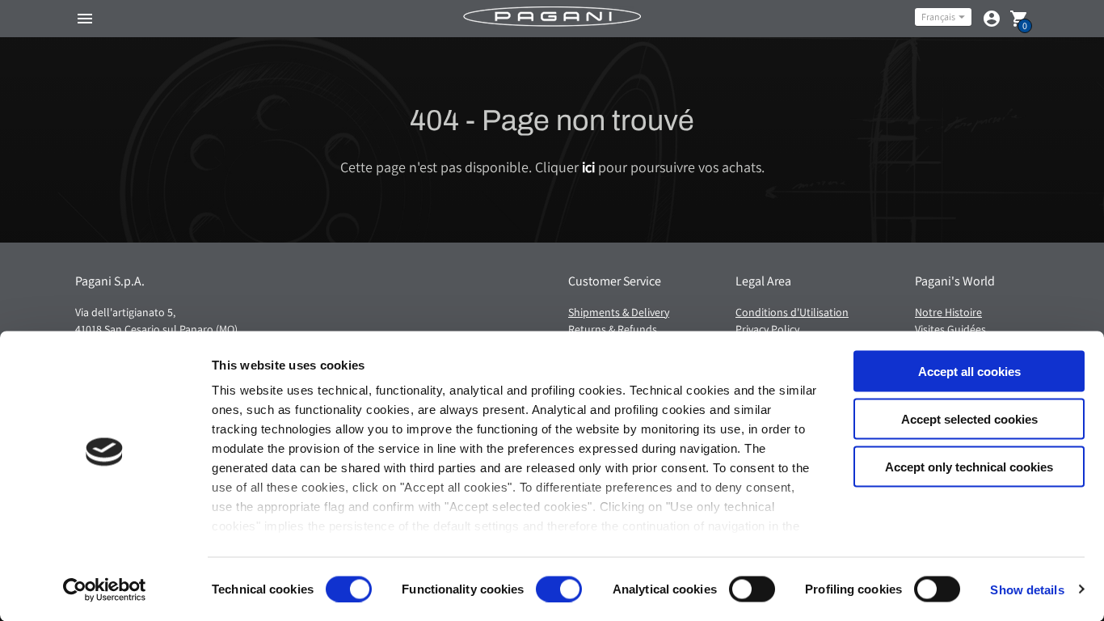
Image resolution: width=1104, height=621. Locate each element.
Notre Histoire (948, 312)
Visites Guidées (950, 329)
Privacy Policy (767, 329)
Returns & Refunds (612, 329)
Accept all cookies (969, 371)
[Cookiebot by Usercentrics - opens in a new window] (104, 589)
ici (588, 167)
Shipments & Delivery (618, 312)
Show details (1027, 589)
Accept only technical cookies (969, 466)
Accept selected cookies (969, 418)
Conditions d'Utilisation (792, 312)
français (938, 17)
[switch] (559, 589)
